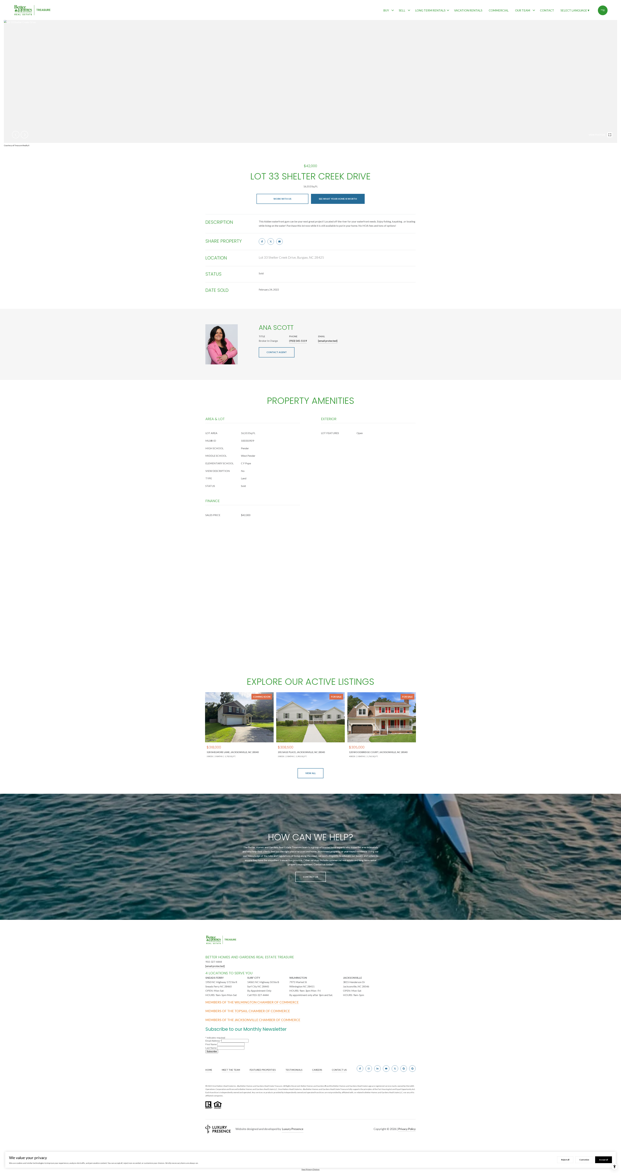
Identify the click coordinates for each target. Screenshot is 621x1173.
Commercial (499, 10)
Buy (386, 10)
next (24, 134)
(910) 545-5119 (298, 340)
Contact (547, 10)
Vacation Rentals (468, 10)
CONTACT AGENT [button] (277, 352)
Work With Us (282, 198)
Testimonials (293, 1069)
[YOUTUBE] (386, 1068)
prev (15, 134)
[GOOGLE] (403, 1068)
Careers (317, 1069)
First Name (211, 1044)
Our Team (522, 10)
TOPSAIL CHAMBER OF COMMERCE (262, 1011)
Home (208, 1069)
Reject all (565, 1159)
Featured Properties (263, 1069)
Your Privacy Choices (310, 1169)
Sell (402, 10)
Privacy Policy (407, 1129)
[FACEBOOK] (360, 1068)
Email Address (213, 1040)
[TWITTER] (395, 1068)
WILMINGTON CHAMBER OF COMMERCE (266, 1002)
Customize (584, 1159)
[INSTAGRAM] (368, 1068)
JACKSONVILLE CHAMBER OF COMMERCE (267, 1020)
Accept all (603, 1159)
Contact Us (310, 876)
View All (310, 773)
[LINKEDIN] (377, 1068)
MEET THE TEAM (231, 1069)
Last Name (211, 1048)
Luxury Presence (292, 1129)
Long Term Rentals (430, 10)
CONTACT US (339, 1069)
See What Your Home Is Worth (338, 198)
